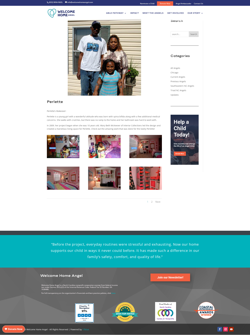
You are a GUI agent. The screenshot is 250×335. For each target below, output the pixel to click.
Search (193, 34)
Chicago (174, 72)
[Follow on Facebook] (219, 329)
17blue (85, 329)
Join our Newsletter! (170, 277)
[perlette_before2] (104, 158)
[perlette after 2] (63, 189)
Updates (175, 94)
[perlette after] (145, 158)
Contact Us (198, 4)
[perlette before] (63, 158)
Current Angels (178, 77)
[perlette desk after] (104, 189)
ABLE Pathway (115, 13)
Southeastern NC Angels (182, 85)
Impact (134, 13)
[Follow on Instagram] (225, 329)
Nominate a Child (147, 4)
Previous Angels (178, 81)
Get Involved (175, 13)
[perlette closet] (145, 189)
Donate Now (165, 3)
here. (113, 293)
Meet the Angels (153, 13)
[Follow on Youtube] (231, 329)
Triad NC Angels (178, 90)
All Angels (175, 68)
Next (157, 201)
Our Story (194, 13)
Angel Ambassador (183, 4)
